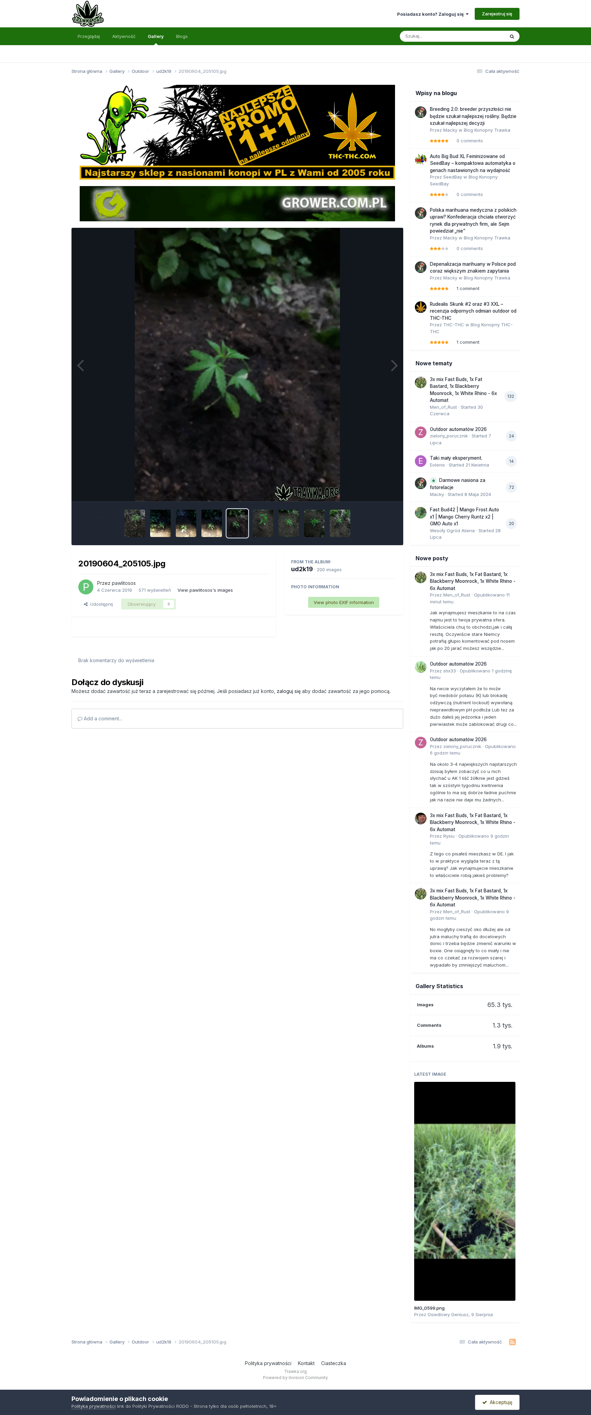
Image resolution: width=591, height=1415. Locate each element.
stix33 (449, 670)
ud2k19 (302, 569)
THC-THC (453, 324)
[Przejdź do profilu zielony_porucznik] (420, 432)
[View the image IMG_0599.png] (464, 1191)
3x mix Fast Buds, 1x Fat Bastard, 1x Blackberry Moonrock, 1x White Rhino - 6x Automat (472, 581)
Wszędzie (485, 36)
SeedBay (452, 177)
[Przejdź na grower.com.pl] (237, 203)
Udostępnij (100, 604)
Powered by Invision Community (295, 1377)
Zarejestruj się (497, 13)
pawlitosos (124, 583)
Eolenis (437, 465)
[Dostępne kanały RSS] (512, 1342)
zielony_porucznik (449, 435)
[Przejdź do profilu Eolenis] (420, 461)
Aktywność (123, 36)
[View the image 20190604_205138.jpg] (160, 523)
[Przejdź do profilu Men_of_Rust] (420, 382)
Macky (450, 130)
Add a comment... (102, 718)
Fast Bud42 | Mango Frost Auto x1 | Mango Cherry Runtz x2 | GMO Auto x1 (464, 516)
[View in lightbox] (237, 364)
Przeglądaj (89, 36)
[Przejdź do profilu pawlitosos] (85, 586)
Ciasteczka (333, 1363)
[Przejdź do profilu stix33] (420, 667)
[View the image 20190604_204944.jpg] (263, 523)
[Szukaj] (512, 36)
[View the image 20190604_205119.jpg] (186, 523)
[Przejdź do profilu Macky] (420, 112)
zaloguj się (289, 691)
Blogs (182, 36)
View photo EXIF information (344, 602)
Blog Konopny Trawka (487, 130)
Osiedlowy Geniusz (448, 1314)
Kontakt (306, 1363)
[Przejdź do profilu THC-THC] (420, 307)
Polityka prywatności (268, 1363)
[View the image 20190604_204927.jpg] (314, 523)
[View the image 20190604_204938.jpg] (288, 523)
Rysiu (449, 836)
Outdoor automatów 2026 (458, 429)
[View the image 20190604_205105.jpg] (237, 523)
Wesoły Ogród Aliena (452, 530)
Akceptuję (499, 1402)
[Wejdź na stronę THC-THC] (237, 131)
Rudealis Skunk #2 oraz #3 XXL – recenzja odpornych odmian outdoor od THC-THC (473, 311)
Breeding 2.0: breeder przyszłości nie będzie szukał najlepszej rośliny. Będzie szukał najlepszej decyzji (473, 116)
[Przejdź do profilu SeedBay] (420, 159)
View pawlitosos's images (205, 590)
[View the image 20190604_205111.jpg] (211, 523)
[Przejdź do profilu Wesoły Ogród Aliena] (420, 513)
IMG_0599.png (429, 1308)
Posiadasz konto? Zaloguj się (431, 14)
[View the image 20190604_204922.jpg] (340, 523)
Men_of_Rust (443, 407)
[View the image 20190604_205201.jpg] (134, 523)
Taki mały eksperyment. (456, 458)
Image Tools (375, 489)
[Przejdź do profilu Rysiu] (420, 818)
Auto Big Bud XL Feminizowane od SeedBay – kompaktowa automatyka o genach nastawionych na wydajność (472, 163)
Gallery (156, 36)
